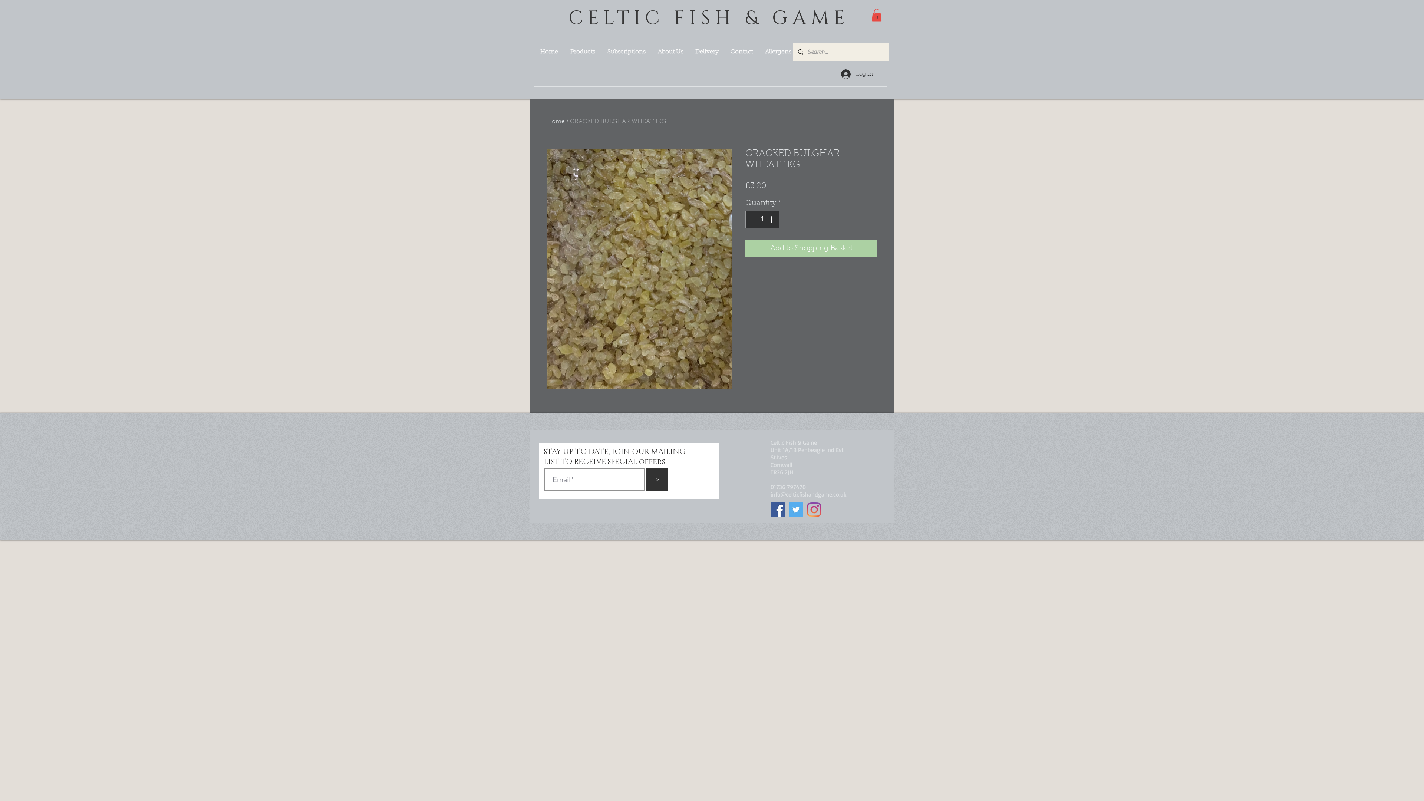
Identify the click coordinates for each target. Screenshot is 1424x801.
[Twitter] (796, 509)
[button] (876, 15)
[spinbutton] (762, 219)
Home (556, 122)
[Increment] (772, 219)
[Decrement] (752, 219)
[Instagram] (814, 509)
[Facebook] (778, 509)
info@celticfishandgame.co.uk (809, 494)
